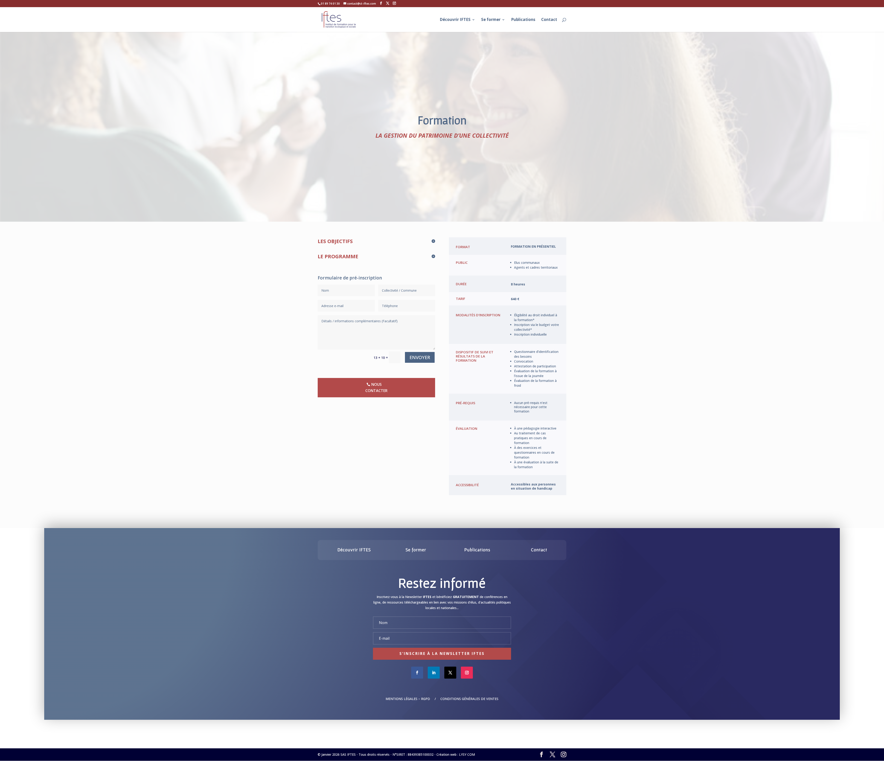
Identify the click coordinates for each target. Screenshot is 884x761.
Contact (549, 20)
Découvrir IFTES (455, 20)
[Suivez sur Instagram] (467, 673)
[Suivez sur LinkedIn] (434, 673)
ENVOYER (420, 357)
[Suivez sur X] (450, 673)
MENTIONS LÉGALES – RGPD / (413, 699)
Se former (490, 20)
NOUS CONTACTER (376, 387)
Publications (523, 20)
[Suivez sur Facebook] (417, 673)
